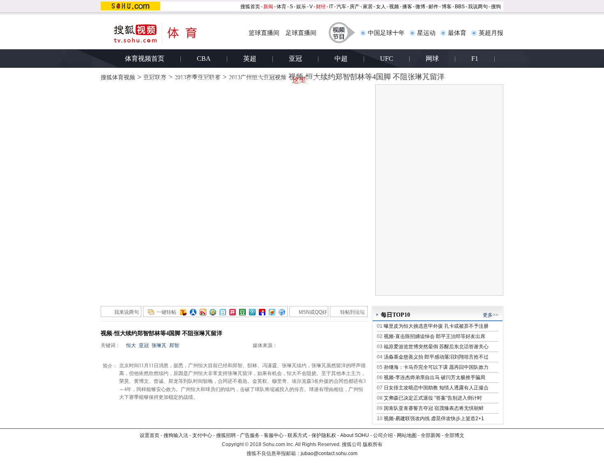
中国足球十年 (386, 33)
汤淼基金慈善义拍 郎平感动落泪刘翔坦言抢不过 (436, 357)
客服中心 (274, 435)
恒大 (131, 345)
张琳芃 (159, 345)
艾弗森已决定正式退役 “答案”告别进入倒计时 (433, 398)
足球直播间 (301, 33)
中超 (341, 58)
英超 (249, 58)
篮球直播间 (264, 33)
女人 (381, 6)
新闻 (268, 6)
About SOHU (354, 435)
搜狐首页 (250, 6)
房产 (355, 6)
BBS (460, 6)
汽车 (341, 6)
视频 (394, 6)
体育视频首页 (144, 58)
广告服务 (250, 435)
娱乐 (301, 6)
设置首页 (149, 435)
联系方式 (297, 435)
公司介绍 (383, 435)
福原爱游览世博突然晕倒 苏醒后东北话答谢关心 (436, 347)
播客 (407, 6)
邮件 (433, 6)
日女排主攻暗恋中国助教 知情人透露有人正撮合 (436, 388)
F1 (474, 58)
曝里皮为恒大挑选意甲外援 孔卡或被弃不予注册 (436, 326)
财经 (321, 6)
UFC (386, 58)
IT (331, 6)
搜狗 (496, 6)
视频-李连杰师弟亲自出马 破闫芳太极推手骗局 (434, 377)
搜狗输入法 (176, 435)
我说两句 (478, 6)
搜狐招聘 (226, 435)
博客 (447, 6)
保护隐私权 (323, 435)
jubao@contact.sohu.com (329, 453)
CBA (204, 58)
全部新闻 (430, 435)
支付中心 (202, 435)
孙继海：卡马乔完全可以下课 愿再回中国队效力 (436, 367)
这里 (299, 80)
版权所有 (373, 444)
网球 (432, 58)
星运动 (426, 33)
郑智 (174, 345)
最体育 (457, 33)
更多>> (490, 315)
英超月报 (491, 33)
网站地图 (407, 435)
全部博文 (454, 435)
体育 (281, 6)
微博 (420, 6)
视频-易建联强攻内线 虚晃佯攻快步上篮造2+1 (434, 418)
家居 (368, 6)
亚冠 (295, 58)
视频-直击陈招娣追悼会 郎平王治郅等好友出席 (434, 336)
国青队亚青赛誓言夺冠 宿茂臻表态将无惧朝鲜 (434, 408)
